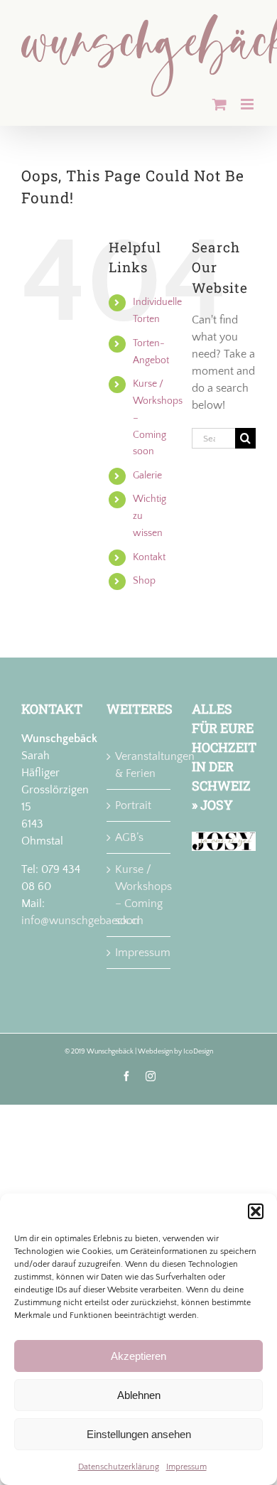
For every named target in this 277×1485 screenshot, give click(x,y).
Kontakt (149, 557)
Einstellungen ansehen (139, 1434)
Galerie (147, 475)
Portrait (133, 805)
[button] (256, 1211)
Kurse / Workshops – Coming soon (139, 895)
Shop (144, 580)
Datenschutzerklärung (118, 1466)
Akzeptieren (138, 1356)
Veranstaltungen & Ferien (139, 765)
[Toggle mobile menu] (248, 104)
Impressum (186, 1466)
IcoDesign (198, 1052)
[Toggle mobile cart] (219, 104)
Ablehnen (139, 1395)
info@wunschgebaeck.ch (82, 920)
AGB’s (129, 837)
